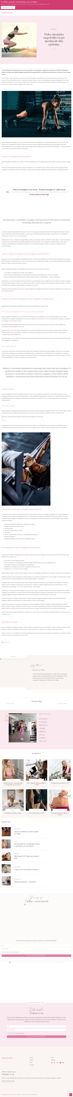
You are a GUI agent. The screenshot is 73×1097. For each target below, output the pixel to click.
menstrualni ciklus (17, 236)
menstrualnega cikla (14, 321)
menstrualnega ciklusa (33, 629)
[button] (36, 643)
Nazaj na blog (36, 701)
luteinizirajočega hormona (42, 318)
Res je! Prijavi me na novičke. (37, 955)
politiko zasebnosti (14, 952)
